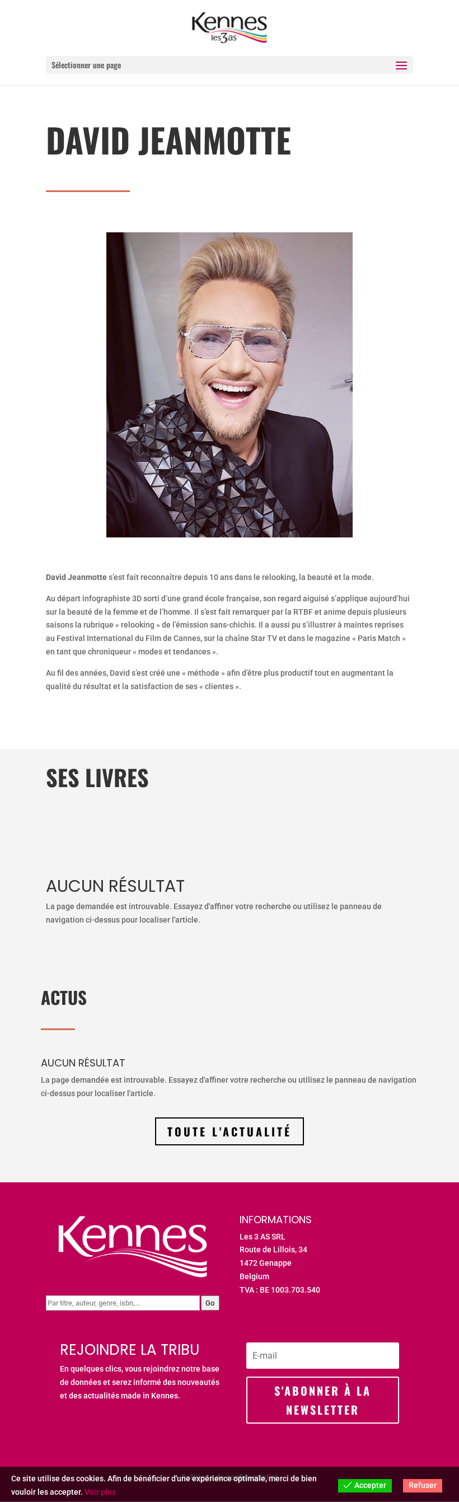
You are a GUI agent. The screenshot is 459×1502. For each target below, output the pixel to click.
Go (209, 1303)
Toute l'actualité (229, 1131)
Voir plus (100, 1491)
